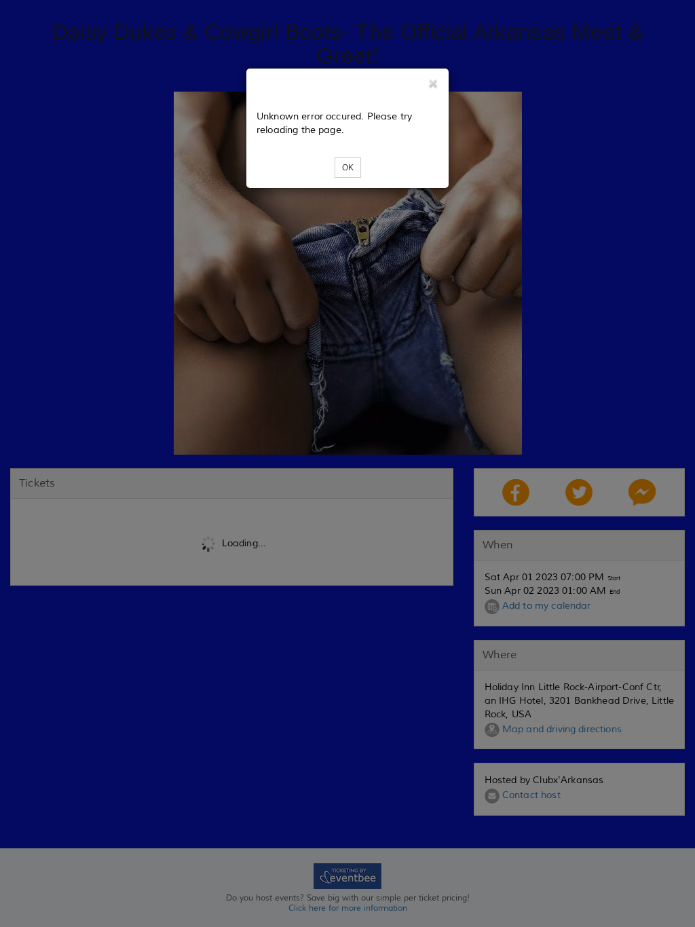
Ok (348, 167)
